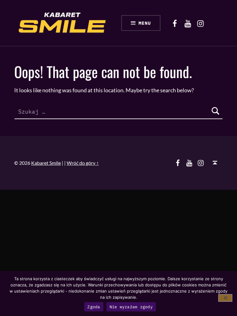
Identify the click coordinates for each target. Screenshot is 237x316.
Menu (145, 23)
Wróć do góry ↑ (83, 163)
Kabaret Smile (46, 163)
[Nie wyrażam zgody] (225, 298)
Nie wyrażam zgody (131, 307)
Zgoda (93, 307)
